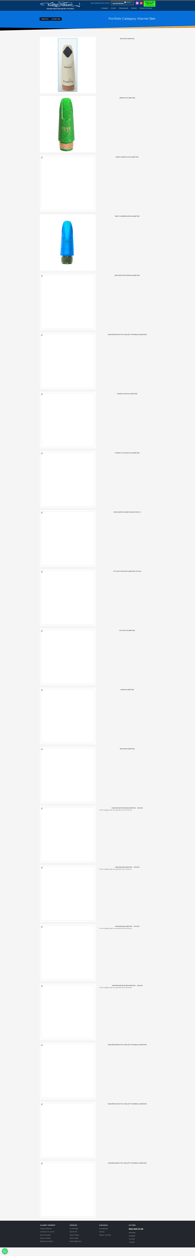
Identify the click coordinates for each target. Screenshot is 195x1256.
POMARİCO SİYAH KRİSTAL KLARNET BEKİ (127, 453)
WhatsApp (132, 1232)
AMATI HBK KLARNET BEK (127, 749)
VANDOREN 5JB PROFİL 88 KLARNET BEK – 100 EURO (127, 985)
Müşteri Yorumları (105, 1235)
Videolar (102, 1232)
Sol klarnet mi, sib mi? (47, 1232)
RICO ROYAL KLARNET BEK (127, 630)
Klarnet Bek (73, 1232)
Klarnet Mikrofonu (76, 1241)
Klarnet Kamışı (74, 1235)
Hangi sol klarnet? (46, 1229)
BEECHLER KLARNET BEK (127, 39)
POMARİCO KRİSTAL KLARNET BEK (127, 394)
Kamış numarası (45, 1238)
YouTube (132, 1239)
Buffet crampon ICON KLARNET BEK (127, 157)
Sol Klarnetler (74, 1229)
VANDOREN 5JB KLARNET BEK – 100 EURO (127, 926)
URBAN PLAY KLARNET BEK (127, 98)
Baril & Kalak (74, 1238)
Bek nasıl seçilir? (45, 1235)
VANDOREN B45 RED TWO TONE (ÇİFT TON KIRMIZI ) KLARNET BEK (127, 334)
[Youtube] (141, 3)
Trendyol (132, 1242)
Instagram (132, 1236)
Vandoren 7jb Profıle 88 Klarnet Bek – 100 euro (127, 808)
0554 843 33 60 (136, 1229)
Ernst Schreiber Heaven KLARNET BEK (127, 216)
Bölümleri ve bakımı (46, 1241)
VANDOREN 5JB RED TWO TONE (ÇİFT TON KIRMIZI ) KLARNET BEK (127, 1163)
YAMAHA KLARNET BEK (127, 689)
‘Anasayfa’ (45, 19)
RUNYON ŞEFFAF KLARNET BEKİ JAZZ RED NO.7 (127, 512)
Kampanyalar (103, 1229)
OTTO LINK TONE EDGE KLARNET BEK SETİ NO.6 (127, 571)
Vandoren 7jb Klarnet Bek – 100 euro (127, 867)
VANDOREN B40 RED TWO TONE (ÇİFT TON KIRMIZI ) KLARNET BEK (127, 1045)
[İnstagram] (137, 3)
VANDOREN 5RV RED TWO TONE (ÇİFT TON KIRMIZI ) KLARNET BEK (127, 1104)
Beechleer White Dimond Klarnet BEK (127, 275)
